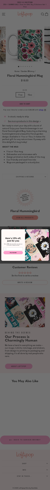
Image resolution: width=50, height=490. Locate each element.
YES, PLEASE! (13, 252)
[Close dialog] (46, 231)
